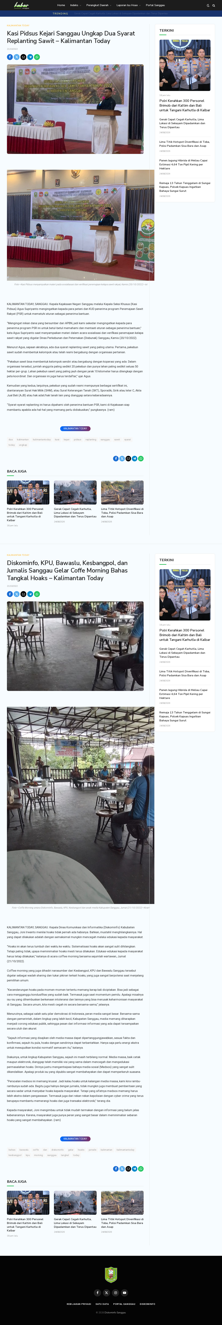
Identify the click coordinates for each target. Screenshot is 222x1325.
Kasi (57, 439)
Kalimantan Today (18, 25)
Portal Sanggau (155, 5)
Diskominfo (58, 1149)
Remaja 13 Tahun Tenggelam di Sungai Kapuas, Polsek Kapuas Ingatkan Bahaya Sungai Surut (184, 187)
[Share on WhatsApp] (37, 57)
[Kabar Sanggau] (21, 5)
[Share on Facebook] (10, 57)
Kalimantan (23, 439)
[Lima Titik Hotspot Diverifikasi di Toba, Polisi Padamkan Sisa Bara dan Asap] (122, 493)
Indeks (74, 5)
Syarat (127, 439)
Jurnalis (92, 1149)
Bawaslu (24, 1149)
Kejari (67, 439)
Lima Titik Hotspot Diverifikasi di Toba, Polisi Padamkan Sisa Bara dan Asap (121, 13)
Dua (11, 439)
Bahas (12, 1149)
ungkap (23, 445)
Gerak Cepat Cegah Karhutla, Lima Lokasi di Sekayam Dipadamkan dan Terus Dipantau (75, 513)
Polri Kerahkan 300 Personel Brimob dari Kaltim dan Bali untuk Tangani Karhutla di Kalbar (25, 514)
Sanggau (105, 439)
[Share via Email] (23, 57)
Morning (38, 1155)
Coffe (36, 1149)
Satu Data (102, 1304)
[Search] (213, 5)
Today (12, 445)
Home (61, 5)
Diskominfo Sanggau (115, 1312)
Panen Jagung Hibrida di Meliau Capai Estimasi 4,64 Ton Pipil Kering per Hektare (183, 164)
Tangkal (65, 1155)
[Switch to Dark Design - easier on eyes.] (208, 5)
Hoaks (81, 1149)
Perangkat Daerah (97, 5)
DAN (45, 1149)
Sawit (117, 439)
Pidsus (77, 439)
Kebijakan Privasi (79, 1304)
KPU (28, 1155)
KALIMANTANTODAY (42, 439)
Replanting (91, 439)
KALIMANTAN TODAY (75, 428)
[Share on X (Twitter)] (17, 57)
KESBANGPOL (15, 1155)
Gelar (71, 1149)
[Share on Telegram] (30, 57)
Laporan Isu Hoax (127, 5)
